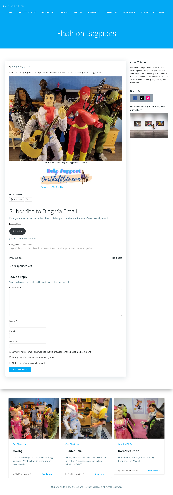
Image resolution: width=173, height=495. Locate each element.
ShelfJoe (15, 66)
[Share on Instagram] (148, 98)
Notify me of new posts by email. (28, 363)
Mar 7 (81, 474)
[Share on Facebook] (135, 98)
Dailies (63, 12)
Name (13, 321)
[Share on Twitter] (142, 98)
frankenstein (43, 248)
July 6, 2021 (27, 66)
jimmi (67, 248)
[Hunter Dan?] (86, 418)
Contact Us (111, 12)
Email (12, 331)
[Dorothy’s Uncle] (139, 418)
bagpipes (22, 248)
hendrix (61, 248)
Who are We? (47, 12)
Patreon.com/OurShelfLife (52, 187)
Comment (15, 287)
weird (82, 248)
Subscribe (17, 231)
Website (13, 341)
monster (75, 248)
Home (11, 12)
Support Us (93, 12)
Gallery (78, 12)
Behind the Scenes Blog (153, 12)
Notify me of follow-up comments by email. (33, 357)
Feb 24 (135, 470)
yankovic (90, 248)
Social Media (128, 12)
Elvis (29, 248)
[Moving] (34, 418)
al (16, 248)
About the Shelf (27, 12)
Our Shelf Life (26, 244)
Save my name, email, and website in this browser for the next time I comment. (51, 351)
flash (35, 248)
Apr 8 (28, 474)
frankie (53, 248)
